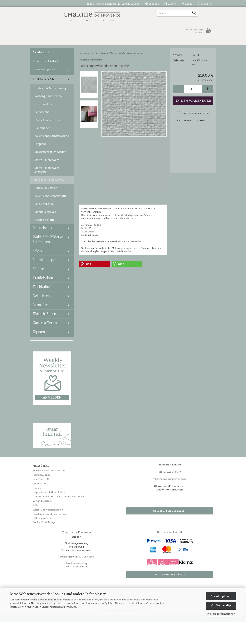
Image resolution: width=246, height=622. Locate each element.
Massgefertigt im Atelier (50, 151)
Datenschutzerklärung (63, 606)
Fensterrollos (43, 104)
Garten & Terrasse (46, 323)
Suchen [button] (171, 4)
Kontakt (37, 488)
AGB (35, 505)
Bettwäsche (41, 112)
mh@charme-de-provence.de (170, 479)
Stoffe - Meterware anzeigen (46, 170)
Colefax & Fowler (45, 187)
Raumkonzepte (44, 260)
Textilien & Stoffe (46, 79)
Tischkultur (42, 287)
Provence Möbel (45, 61)
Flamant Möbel (44, 70)
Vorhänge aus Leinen (48, 96)
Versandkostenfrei (43, 501)
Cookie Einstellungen (45, 522)
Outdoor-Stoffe (44, 219)
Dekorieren (41, 296)
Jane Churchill (43, 203)
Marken (38, 269)
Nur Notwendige (221, 605)
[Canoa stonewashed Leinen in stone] (134, 103)
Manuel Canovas (45, 212)
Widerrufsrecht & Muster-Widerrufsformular (58, 496)
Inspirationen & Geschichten (49, 492)
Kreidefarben (43, 278)
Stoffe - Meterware (46, 160)
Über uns (153, 4)
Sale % (37, 251)
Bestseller (40, 305)
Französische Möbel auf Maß (49, 470)
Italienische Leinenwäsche (51, 135)
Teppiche (40, 144)
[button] (178, 89)
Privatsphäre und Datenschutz (50, 514)
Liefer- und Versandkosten (48, 509)
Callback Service (42, 518)
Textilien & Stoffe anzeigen (51, 88)
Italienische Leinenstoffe (50, 196)
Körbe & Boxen (44, 314)
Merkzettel (206, 4)
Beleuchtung (42, 228)
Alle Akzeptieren (221, 596)
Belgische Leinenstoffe (49, 180)
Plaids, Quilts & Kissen (48, 120)
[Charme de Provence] (92, 15)
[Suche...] (194, 13)
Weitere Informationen (221, 613)
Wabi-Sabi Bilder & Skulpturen (48, 239)
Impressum (39, 483)
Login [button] (188, 4)
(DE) (194, 65)
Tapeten (39, 332)
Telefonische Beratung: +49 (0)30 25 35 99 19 (114, 4)
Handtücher (42, 128)
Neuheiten (41, 52)
